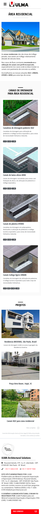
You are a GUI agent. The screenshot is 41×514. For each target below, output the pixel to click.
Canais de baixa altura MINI (14, 175)
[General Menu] (3, 4)
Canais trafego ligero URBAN (14, 275)
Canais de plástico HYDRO (13, 223)
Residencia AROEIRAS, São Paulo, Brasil (20, 341)
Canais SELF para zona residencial (20, 421)
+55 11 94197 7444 (28, 469)
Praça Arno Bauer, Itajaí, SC (20, 383)
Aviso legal (23, 433)
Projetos (21, 305)
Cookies (37, 435)
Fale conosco (18, 511)
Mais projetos (31, 428)
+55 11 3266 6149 (11, 469)
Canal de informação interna (10, 433)
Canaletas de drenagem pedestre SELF (18, 127)
